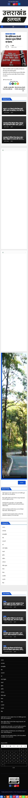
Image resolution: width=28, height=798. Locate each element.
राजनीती (4, 575)
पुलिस (3, 555)
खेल (3, 537)
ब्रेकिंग (3, 558)
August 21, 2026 (8, 607)
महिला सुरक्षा (4, 565)
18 (6, 758)
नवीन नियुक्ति (4, 548)
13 (14, 755)
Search (21, 482)
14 (17, 755)
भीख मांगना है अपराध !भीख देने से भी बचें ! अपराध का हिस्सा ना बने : (20, 89)
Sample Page (15, 795)
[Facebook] (10, 84)
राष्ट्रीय (14, 33)
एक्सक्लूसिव (7, 33)
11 (6, 755)
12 (10, 755)
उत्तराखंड (4, 530)
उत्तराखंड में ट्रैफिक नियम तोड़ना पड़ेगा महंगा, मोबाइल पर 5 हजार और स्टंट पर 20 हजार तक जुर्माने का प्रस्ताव (14, 139)
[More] (18, 84)
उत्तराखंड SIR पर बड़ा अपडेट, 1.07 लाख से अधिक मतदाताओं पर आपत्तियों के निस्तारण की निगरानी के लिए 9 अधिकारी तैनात (13, 504)
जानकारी (11, 33)
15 (21, 755)
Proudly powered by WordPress (7, 791)
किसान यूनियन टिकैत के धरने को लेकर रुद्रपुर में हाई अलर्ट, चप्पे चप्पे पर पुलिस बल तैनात (13, 619)
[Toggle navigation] (13, 27)
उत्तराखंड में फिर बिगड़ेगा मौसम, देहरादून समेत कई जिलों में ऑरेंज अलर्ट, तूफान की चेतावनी (13, 124)
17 (2, 758)
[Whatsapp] (15, 84)
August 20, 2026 (8, 651)
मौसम (3, 568)
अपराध (3, 527)
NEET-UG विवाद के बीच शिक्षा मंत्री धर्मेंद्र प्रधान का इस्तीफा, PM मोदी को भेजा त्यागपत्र (13, 110)
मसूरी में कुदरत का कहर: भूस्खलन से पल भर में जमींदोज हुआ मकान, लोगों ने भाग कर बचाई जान (14, 604)
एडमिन (13, 45)
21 (17, 758)
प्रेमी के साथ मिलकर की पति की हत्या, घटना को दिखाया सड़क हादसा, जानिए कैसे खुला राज (13, 649)
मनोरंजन (4, 562)
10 (2, 755)
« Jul (13, 767)
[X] (13, 84)
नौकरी (3, 551)
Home (11, 795)
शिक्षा (3, 582)
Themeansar (24, 791)
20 (14, 758)
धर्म (2, 544)
